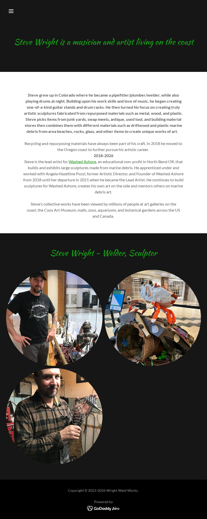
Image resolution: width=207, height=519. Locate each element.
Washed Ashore (82, 161)
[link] (103, 507)
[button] (11, 11)
